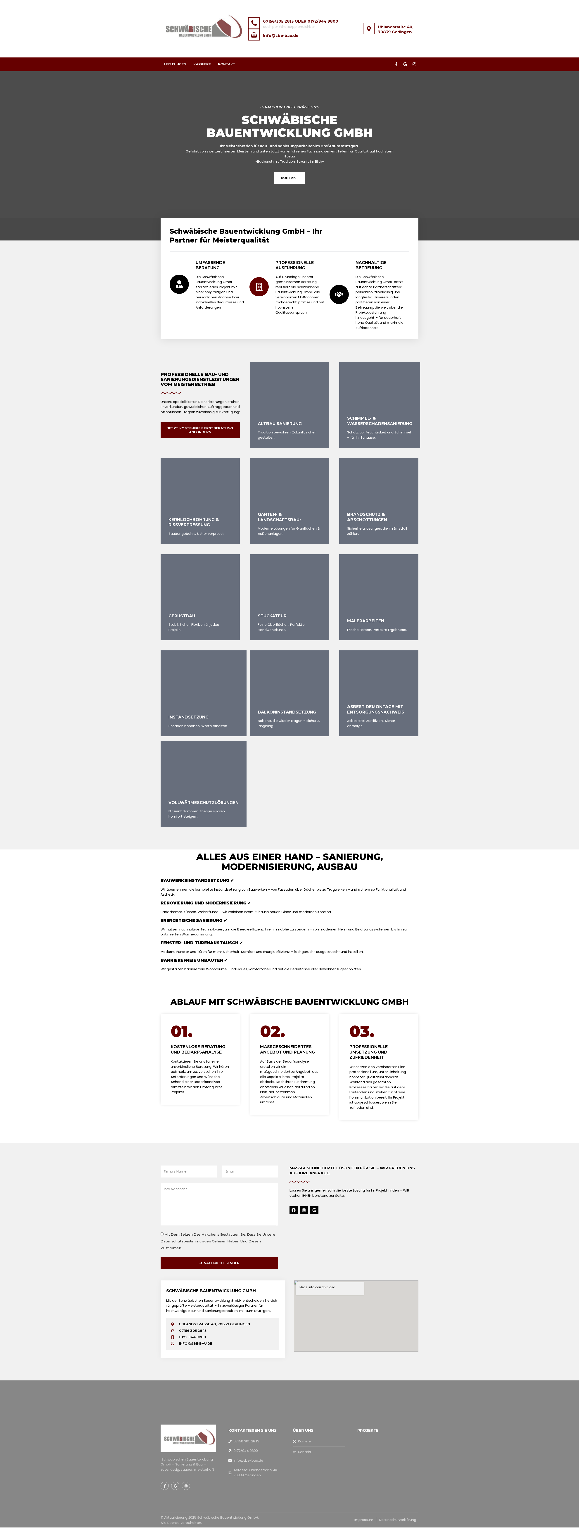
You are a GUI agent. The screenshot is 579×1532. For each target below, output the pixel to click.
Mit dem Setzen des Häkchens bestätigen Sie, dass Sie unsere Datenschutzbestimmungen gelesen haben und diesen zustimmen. (218, 1241)
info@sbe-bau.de (280, 35)
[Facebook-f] (396, 64)
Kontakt (226, 64)
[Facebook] (294, 1210)
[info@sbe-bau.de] (254, 34)
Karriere (202, 64)
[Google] (405, 64)
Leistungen (175, 64)
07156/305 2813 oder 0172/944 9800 (300, 21)
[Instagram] (414, 64)
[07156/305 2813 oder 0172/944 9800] (254, 23)
